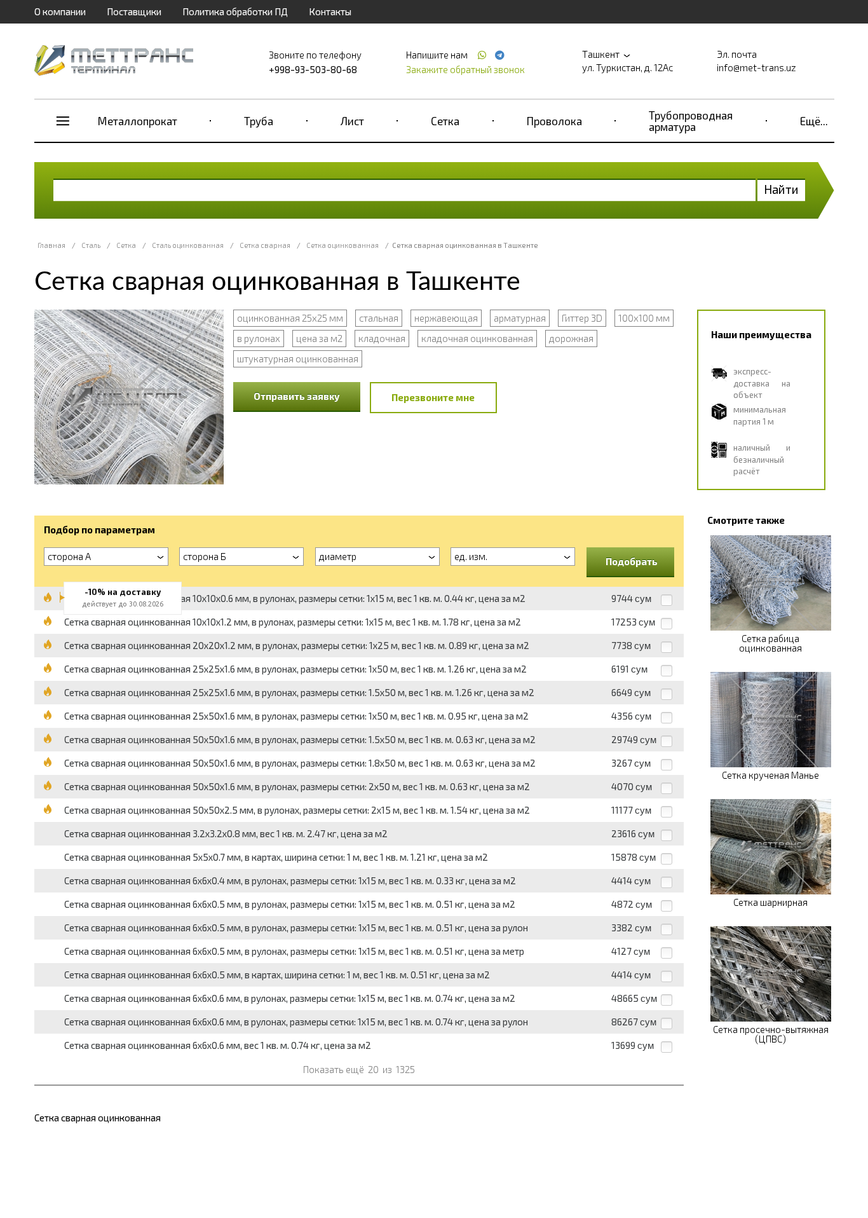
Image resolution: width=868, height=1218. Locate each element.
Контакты (330, 11)
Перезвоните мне (433, 397)
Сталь (90, 245)
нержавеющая (446, 318)
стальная (378, 318)
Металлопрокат (137, 121)
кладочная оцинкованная (477, 338)
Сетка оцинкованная (342, 245)
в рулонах (258, 338)
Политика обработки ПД (235, 11)
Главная (51, 245)
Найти (781, 189)
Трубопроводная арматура (691, 120)
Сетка (445, 121)
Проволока (554, 121)
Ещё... (814, 121)
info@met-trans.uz (756, 67)
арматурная (520, 318)
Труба (258, 121)
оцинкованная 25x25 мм (290, 318)
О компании (60, 11)
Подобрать (632, 561)
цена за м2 (319, 338)
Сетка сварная (265, 245)
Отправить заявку (297, 396)
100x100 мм (644, 318)
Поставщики (134, 11)
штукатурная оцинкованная (297, 358)
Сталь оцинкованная (188, 245)
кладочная (381, 338)
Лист (352, 121)
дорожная (571, 338)
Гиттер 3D (582, 318)
